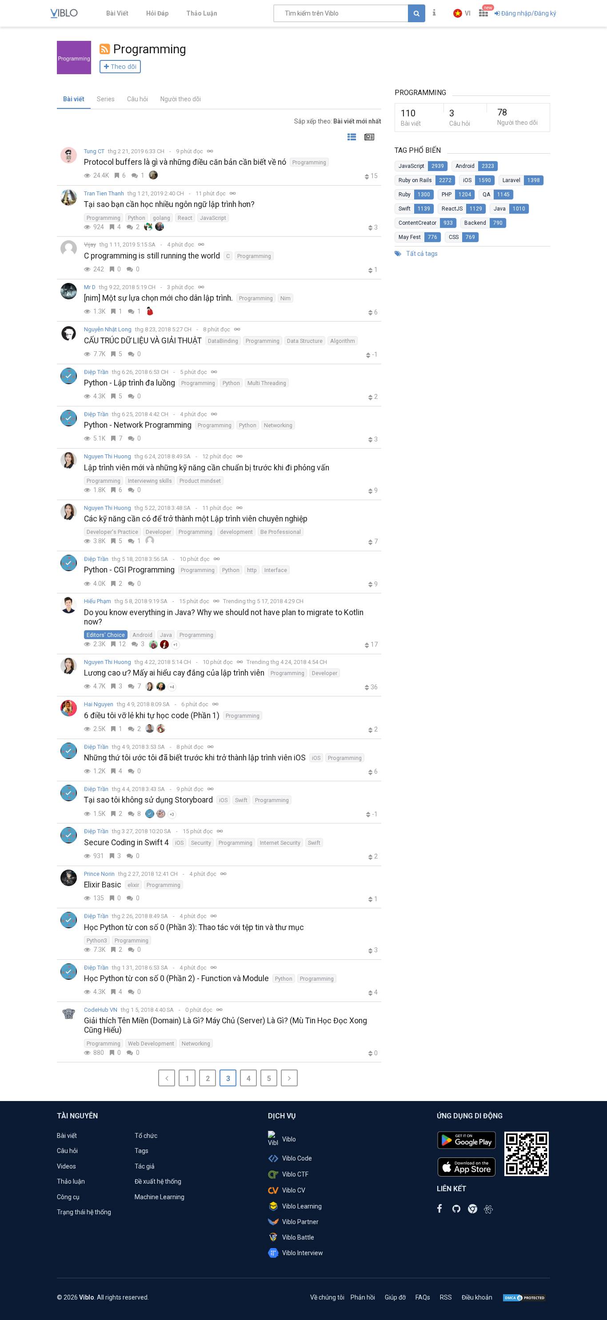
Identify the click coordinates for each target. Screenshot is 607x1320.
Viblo (289, 1139)
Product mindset (200, 480)
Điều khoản (477, 1297)
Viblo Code (297, 1158)
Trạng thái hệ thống (84, 1212)
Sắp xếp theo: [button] (337, 121)
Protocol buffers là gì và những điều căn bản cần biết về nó (185, 162)
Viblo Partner (300, 1221)
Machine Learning (159, 1197)
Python (136, 218)
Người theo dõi (180, 99)
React (185, 218)
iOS (316, 758)
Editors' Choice (106, 635)
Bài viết (73, 99)
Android (142, 635)
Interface (275, 570)
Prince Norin (99, 874)
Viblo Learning (302, 1206)
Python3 (97, 940)
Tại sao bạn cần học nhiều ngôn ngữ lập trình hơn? (169, 204)
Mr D (90, 287)
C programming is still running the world (152, 255)
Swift (241, 800)
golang (161, 218)
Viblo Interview (302, 1252)
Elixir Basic (102, 884)
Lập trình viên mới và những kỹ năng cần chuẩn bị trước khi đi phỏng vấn (206, 467)
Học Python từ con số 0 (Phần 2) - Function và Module (176, 978)
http (252, 570)
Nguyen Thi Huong (107, 456)
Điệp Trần (96, 372)
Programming (309, 162)
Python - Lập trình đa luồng (129, 382)
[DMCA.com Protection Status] (524, 1297)
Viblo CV (293, 1190)
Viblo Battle (298, 1237)
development (236, 532)
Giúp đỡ (395, 1297)
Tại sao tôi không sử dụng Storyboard (148, 799)
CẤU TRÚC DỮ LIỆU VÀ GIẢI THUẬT (143, 340)
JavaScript (213, 218)
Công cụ (68, 1197)
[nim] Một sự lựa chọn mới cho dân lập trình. (158, 298)
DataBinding (223, 341)
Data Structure (305, 341)
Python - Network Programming (138, 425)
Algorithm (342, 341)
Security (201, 842)
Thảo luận (71, 1181)
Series (106, 99)
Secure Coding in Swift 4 (126, 842)
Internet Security (280, 842)
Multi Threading (267, 383)
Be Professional (280, 532)
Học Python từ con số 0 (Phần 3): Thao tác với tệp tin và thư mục (194, 927)
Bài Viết (117, 13)
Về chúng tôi (327, 1297)
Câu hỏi (137, 99)
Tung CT (94, 151)
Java (166, 635)
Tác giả (145, 1166)
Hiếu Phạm (97, 601)
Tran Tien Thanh (104, 193)
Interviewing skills (150, 480)
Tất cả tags (421, 253)
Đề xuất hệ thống (158, 1181)
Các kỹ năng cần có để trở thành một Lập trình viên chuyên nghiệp (195, 518)
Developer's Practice (112, 532)
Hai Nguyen (98, 704)
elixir (133, 885)
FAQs (422, 1297)
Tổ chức (146, 1135)
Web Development (151, 1043)
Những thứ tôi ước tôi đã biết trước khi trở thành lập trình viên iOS (195, 757)
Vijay (90, 244)
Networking (278, 425)
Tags (141, 1150)
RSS (446, 1297)
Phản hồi (363, 1297)
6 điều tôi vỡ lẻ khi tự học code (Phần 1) (152, 715)
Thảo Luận (201, 13)
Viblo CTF (295, 1174)
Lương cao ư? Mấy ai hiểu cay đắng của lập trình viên (174, 672)
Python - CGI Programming (129, 569)
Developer (158, 532)
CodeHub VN (100, 1009)
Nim (285, 298)
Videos (66, 1166)
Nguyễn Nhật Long (108, 329)
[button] (462, 13)
